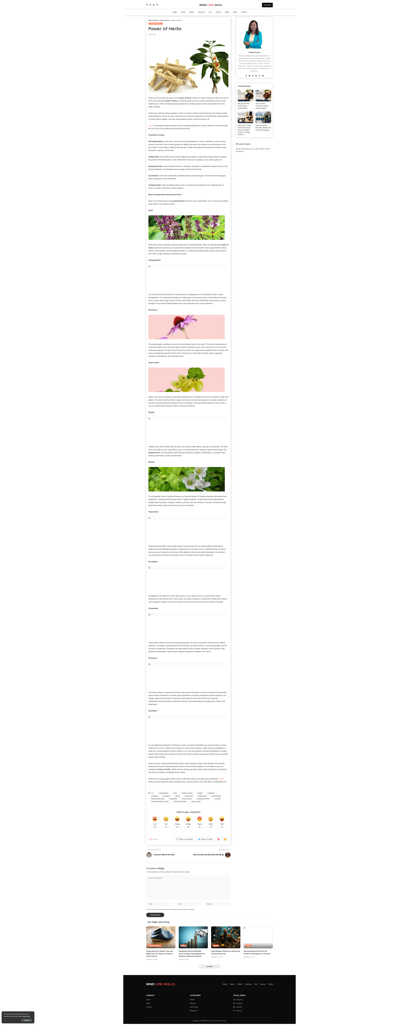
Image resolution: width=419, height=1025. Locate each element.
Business (201, 12)
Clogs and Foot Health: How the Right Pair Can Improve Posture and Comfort (159, 953)
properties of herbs (203, 798)
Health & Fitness (156, 23)
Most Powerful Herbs (158, 798)
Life (183, 945)
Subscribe (267, 5)
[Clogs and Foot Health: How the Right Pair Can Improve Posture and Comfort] (160, 937)
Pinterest (239, 1011)
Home (148, 999)
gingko (178, 796)
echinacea (155, 796)
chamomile (211, 793)
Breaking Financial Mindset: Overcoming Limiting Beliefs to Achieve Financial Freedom (192, 953)
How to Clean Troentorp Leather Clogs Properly (262, 106)
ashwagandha (164, 793)
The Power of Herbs (180, 801)
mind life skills (216, 796)
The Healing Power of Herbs (160, 801)
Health (174, 12)
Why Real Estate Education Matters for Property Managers (263, 127)
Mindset (192, 1003)
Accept (26, 1020)
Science (218, 12)
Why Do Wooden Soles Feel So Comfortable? (243, 106)
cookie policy (26, 1016)
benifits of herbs (187, 793)
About (235, 12)
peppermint (173, 798)
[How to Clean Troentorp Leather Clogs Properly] (263, 95)
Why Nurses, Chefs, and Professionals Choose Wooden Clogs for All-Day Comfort (245, 129)
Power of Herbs (187, 798)
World (227, 12)
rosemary (218, 798)
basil (175, 793)
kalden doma (202, 796)
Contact (244, 12)
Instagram (239, 999)
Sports (183, 12)
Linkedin (239, 1007)
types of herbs (196, 801)
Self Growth (194, 1007)
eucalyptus (166, 796)
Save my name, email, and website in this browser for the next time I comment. (171, 909)
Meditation (193, 1011)
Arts (210, 12)
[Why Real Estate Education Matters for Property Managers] (263, 117)
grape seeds (189, 796)
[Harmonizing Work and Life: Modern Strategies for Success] (258, 937)
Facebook (239, 1003)
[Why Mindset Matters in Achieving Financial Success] (225, 937)
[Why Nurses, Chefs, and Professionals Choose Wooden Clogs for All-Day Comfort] (245, 117)
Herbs (150, 126)
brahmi (200, 793)
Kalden (221, 779)
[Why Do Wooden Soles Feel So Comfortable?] (245, 95)
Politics (191, 12)
